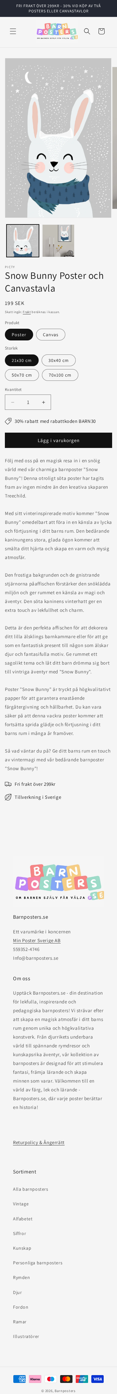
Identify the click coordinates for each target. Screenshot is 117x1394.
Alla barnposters (30, 1189)
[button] (13, 31)
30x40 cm (58, 360)
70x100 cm (60, 375)
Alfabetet (22, 1219)
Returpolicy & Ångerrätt (39, 1142)
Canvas (50, 335)
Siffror (19, 1233)
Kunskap (22, 1248)
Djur (17, 1292)
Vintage (21, 1204)
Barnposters (65, 1390)
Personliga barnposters (37, 1263)
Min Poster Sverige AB (37, 940)
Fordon (21, 1307)
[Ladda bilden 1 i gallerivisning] (22, 240)
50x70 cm (22, 375)
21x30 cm (22, 360)
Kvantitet (13, 389)
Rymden (21, 1277)
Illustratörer (26, 1336)
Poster (19, 335)
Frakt (27, 312)
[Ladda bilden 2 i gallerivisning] (58, 240)
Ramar (20, 1322)
